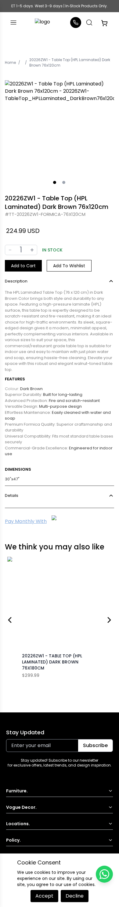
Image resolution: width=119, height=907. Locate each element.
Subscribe (95, 745)
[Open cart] (104, 22)
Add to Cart (23, 266)
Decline (75, 895)
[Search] (89, 22)
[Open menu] (13, 22)
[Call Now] (75, 22)
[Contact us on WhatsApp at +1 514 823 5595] (104, 874)
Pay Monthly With (26, 521)
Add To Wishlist (69, 266)
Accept (44, 895)
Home (10, 62)
